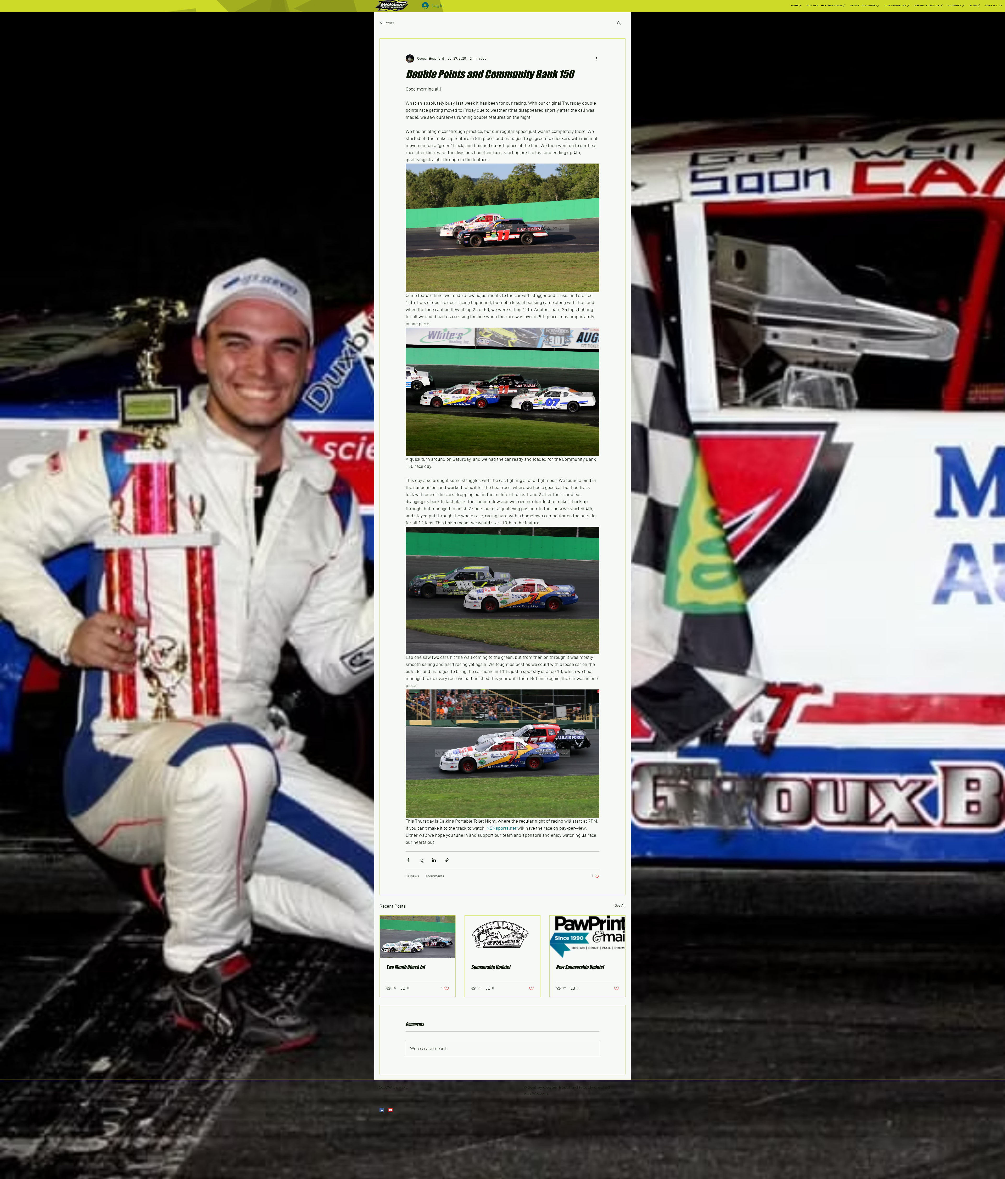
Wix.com (540, 1093)
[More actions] (596, 58)
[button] (618, 23)
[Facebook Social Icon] (381, 1110)
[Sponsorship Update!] (502, 937)
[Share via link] (446, 860)
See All (620, 905)
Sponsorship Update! (490, 967)
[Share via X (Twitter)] (420, 860)
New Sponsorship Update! (580, 967)
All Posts (387, 23)
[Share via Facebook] (408, 860)
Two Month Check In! (405, 967)
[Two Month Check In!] (417, 937)
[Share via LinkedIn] (433, 860)
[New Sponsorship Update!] (587, 937)
